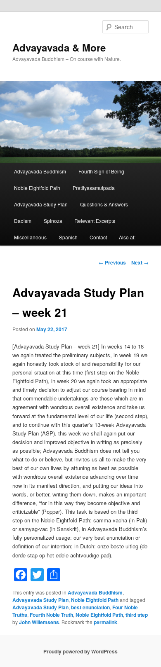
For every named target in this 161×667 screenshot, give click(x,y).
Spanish (68, 237)
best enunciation (90, 607)
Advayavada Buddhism (40, 171)
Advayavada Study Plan (41, 204)
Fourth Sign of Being (101, 171)
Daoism (22, 220)
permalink (105, 622)
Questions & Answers (104, 204)
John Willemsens (39, 622)
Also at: (127, 237)
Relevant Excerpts (94, 220)
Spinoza (53, 220)
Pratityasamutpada (94, 187)
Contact (98, 237)
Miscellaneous (30, 237)
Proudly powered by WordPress (80, 651)
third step (136, 614)
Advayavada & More (59, 47)
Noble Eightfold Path (37, 187)
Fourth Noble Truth (51, 614)
